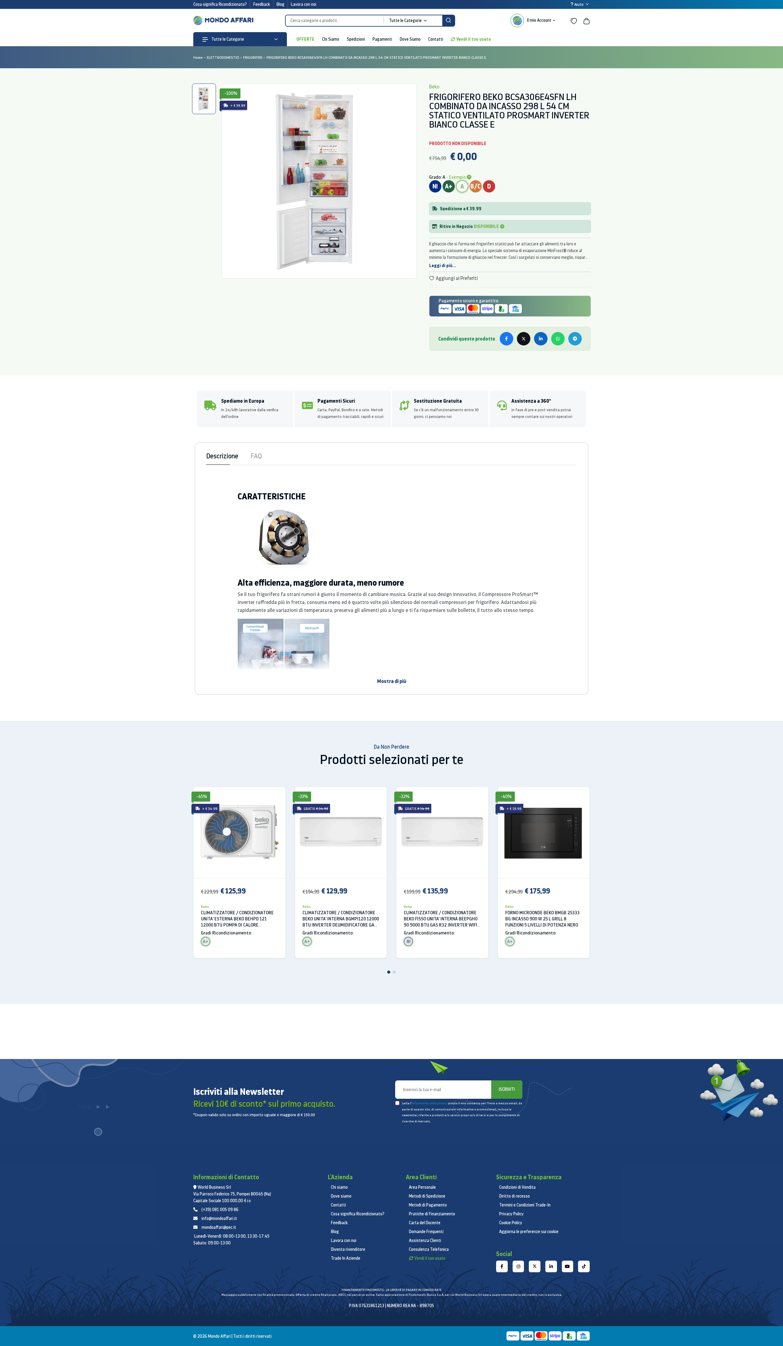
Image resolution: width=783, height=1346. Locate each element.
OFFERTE (305, 39)
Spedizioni (356, 39)
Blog (280, 4)
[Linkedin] (551, 1266)
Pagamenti (382, 39)
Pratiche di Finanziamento (432, 1214)
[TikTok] (584, 1266)
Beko (205, 906)
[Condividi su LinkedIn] (540, 338)
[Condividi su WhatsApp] (558, 338)
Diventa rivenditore (348, 1249)
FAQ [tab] (256, 455)
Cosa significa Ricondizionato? (220, 4)
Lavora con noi (303, 4)
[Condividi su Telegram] (575, 338)
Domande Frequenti (426, 1231)
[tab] (204, 99)
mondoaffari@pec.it (219, 1227)
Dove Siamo (410, 39)
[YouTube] (567, 1266)
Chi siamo (339, 1187)
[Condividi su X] (523, 338)
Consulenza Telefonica (429, 1249)
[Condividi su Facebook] (506, 338)
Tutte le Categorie (227, 39)
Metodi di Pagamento (428, 1205)
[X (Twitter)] (534, 1266)
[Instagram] (518, 1266)
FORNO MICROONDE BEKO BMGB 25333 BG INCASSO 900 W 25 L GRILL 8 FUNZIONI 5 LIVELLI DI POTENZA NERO (542, 919)
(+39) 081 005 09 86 (220, 1209)
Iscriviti (507, 1089)
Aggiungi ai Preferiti (456, 278)
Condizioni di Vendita (517, 1187)
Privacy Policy (511, 1214)
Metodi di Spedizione (427, 1196)
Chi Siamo (330, 39)
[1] (388, 972)
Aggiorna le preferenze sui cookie (528, 1231)
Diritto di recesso (514, 1196)
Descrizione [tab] (222, 455)
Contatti (435, 39)
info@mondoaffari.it (219, 1218)
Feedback (261, 4)
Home (198, 57)
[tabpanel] (319, 181)
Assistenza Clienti (425, 1240)
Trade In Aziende (345, 1258)
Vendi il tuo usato (473, 39)
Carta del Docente (424, 1222)
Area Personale (422, 1187)
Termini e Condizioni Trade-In (525, 1205)
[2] (394, 972)
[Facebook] (502, 1266)
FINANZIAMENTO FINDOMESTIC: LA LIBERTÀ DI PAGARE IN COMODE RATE (391, 1290)
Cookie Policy (510, 1222)
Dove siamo (341, 1196)
